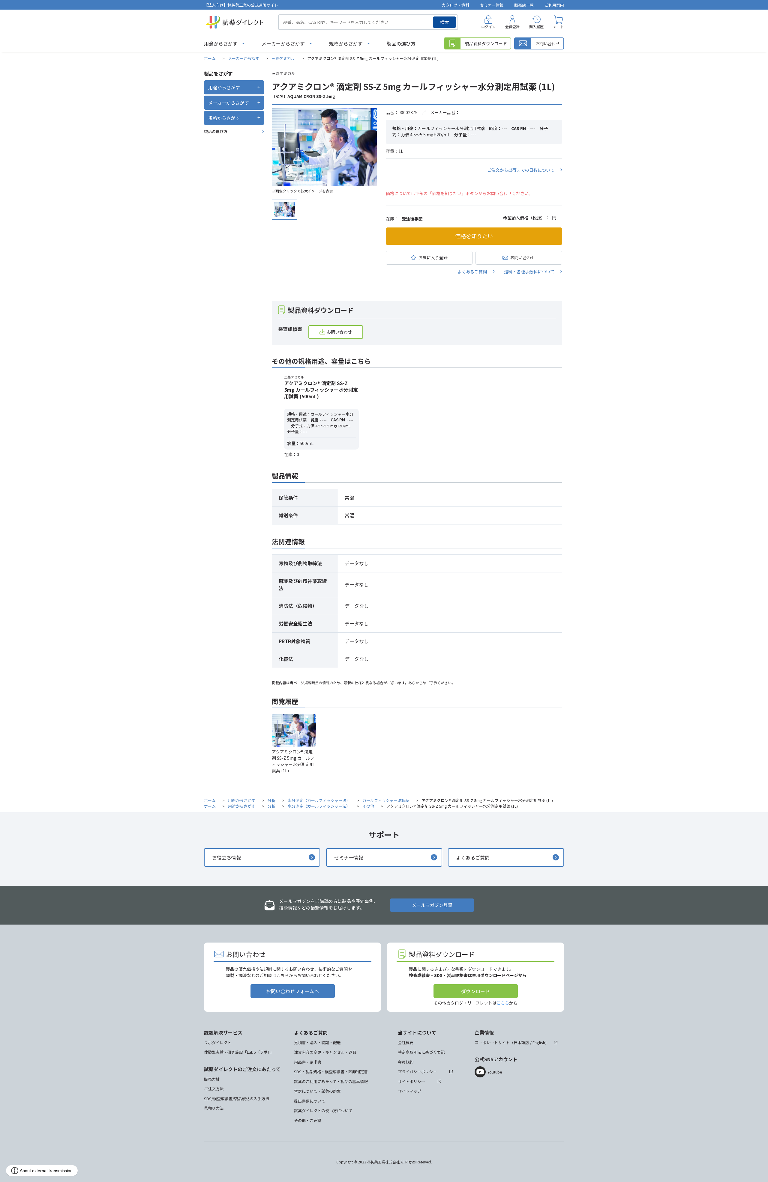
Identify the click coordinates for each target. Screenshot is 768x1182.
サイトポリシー (411, 1081)
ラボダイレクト (217, 1042)
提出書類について (309, 1101)
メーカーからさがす (283, 43)
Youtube (495, 1072)
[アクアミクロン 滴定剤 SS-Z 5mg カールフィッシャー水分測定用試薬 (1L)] (324, 147)
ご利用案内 (554, 5)
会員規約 (405, 1062)
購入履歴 (536, 26)
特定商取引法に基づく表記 (421, 1052)
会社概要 (405, 1042)
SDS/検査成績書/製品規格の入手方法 (236, 1098)
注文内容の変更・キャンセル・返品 (325, 1052)
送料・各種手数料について (529, 272)
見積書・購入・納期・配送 (317, 1042)
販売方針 (212, 1079)
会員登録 (512, 26)
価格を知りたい (474, 236)
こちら (502, 1003)
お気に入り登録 (433, 257)
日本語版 (521, 1042)
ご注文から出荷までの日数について (520, 170)
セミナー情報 (491, 5)
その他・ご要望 (307, 1120)
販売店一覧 (524, 5)
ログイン (488, 26)
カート (558, 26)
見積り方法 (214, 1108)
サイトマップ (409, 1091)
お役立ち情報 (226, 857)
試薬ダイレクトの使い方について (323, 1110)
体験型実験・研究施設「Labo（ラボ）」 (239, 1052)
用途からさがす (221, 43)
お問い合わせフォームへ (292, 991)
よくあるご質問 (472, 272)
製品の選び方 (401, 43)
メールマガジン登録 (432, 905)
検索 (444, 22)
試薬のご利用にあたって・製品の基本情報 (331, 1081)
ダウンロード (475, 991)
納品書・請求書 (307, 1062)
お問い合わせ (522, 257)
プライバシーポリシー (417, 1071)
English (538, 1042)
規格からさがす (346, 43)
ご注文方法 (214, 1088)
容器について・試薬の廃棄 (317, 1091)
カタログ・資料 (455, 5)
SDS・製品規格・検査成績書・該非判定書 (331, 1071)
